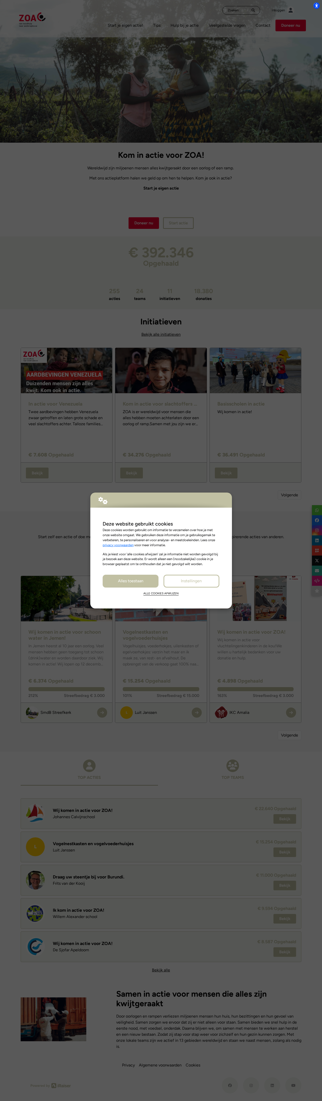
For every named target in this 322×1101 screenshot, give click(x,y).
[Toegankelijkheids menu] (316, 6)
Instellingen (191, 580)
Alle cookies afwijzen (161, 593)
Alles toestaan (130, 580)
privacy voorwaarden (118, 545)
